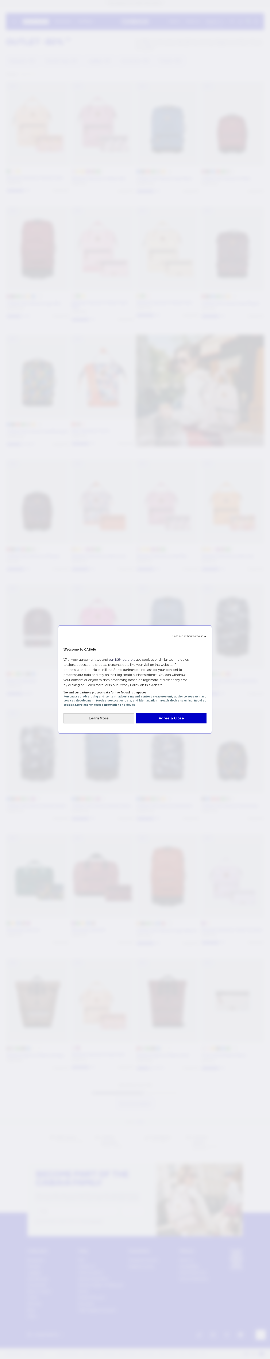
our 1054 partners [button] (122, 660)
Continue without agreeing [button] (190, 635)
